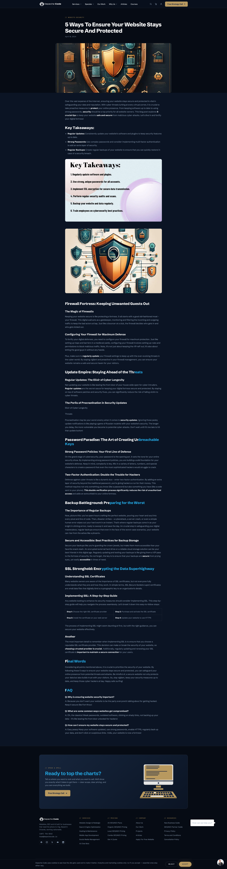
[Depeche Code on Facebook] (41, 842)
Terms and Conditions (172, 835)
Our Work (101, 4)
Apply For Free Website (145, 839)
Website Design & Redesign (90, 823)
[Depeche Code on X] (52, 842)
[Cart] (156, 4)
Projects (139, 831)
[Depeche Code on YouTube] (58, 842)
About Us (139, 823)
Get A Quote (113, 839)
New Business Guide (172, 823)
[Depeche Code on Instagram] (47, 842)
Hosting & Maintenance (88, 831)
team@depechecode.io (48, 837)
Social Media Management (89, 839)
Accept (185, 864)
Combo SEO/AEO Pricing (117, 835)
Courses (134, 4)
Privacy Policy (170, 831)
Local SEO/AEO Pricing (117, 831)
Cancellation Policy (172, 839)
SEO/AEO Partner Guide (173, 827)
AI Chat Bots (84, 843)
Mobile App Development (89, 835)
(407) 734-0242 (45, 834)
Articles (124, 4)
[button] (161, 4)
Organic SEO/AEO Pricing (118, 827)
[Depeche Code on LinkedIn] (63, 842)
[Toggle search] (150, 4)
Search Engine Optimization (90, 827)
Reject (171, 864)
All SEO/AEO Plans (115, 823)
